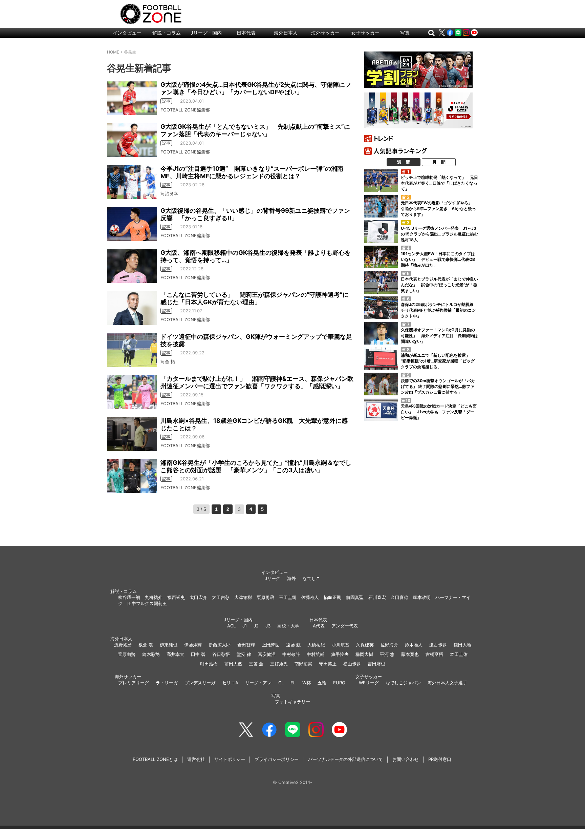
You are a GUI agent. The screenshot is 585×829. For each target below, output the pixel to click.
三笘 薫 (256, 663)
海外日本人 (286, 33)
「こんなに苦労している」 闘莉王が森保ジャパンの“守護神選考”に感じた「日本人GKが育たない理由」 (254, 298)
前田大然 (233, 663)
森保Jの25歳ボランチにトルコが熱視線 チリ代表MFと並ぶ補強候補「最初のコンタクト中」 (439, 310)
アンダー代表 (344, 625)
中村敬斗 (291, 654)
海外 (291, 578)
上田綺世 (270, 644)
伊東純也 (168, 644)
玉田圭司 (288, 597)
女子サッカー (365, 33)
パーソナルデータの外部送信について (345, 759)
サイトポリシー (229, 759)
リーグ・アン (258, 682)
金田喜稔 (399, 597)
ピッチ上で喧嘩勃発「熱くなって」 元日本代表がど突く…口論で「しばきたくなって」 (439, 183)
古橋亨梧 (434, 654)
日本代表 (246, 33)
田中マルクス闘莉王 (147, 603)
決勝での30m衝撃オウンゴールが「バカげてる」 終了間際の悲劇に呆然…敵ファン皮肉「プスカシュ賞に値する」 (438, 386)
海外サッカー (325, 33)
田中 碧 (198, 654)
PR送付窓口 (439, 759)
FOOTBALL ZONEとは (155, 759)
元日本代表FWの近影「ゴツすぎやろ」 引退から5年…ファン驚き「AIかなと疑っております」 (438, 208)
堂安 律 (244, 654)
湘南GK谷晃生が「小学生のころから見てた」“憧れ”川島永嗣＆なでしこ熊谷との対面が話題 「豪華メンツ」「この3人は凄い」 (255, 466)
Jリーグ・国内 (206, 33)
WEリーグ (369, 682)
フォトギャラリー (292, 701)
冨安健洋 (267, 654)
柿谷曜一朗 (129, 597)
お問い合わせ (405, 759)
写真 (405, 33)
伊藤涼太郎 (220, 644)
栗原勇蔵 (265, 597)
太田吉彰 (221, 597)
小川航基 (340, 644)
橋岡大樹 (364, 654)
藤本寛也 (410, 654)
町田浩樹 (209, 663)
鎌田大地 (462, 644)
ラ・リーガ (167, 682)
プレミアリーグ (133, 682)
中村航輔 (315, 654)
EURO (339, 682)
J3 (267, 625)
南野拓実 (303, 663)
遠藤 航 (293, 644)
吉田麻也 (376, 663)
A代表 (319, 625)
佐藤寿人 (310, 597)
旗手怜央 (340, 654)
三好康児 (279, 663)
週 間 (403, 162)
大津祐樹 (243, 597)
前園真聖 (355, 597)
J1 (244, 625)
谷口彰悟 (221, 654)
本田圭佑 (459, 654)
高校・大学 (288, 625)
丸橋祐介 (153, 597)
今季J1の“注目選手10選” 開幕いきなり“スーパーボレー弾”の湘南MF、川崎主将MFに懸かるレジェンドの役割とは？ (251, 172)
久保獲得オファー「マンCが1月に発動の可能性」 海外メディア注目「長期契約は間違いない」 (439, 335)
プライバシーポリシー (277, 759)
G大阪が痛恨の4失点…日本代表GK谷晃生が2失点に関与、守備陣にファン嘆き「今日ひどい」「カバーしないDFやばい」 (255, 88)
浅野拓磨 (123, 644)
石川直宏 (377, 597)
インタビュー (127, 33)
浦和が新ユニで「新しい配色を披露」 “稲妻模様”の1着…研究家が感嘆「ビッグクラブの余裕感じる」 (438, 361)
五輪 (322, 682)
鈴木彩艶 (151, 654)
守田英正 (328, 663)
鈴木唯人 (413, 644)
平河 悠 (387, 654)
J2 (256, 625)
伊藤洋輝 (193, 644)
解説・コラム (166, 33)
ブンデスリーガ (200, 682)
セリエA (230, 682)
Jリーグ (272, 578)
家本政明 (422, 597)
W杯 (306, 682)
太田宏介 (198, 597)
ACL (231, 625)
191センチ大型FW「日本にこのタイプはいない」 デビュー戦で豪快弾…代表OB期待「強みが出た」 (438, 259)
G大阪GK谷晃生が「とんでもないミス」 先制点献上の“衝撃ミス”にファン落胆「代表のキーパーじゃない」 (255, 130)
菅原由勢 (126, 654)
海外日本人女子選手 (447, 682)
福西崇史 (176, 597)
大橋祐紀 (316, 644)
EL (293, 682)
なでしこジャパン (403, 682)
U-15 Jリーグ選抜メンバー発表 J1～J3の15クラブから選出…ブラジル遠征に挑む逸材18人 (439, 234)
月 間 (439, 162)
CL (281, 682)
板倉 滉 (145, 644)
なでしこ (311, 578)
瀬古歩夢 (438, 644)
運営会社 (196, 759)
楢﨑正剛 (332, 597)
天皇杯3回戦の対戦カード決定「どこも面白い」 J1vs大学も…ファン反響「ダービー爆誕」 (439, 411)
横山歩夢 (352, 663)
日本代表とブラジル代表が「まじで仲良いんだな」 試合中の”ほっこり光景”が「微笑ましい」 (439, 284)
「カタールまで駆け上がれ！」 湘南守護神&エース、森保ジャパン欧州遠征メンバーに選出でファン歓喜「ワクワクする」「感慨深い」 (256, 382)
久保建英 (365, 644)
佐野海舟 (389, 644)
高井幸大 (175, 654)
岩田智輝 (246, 644)
